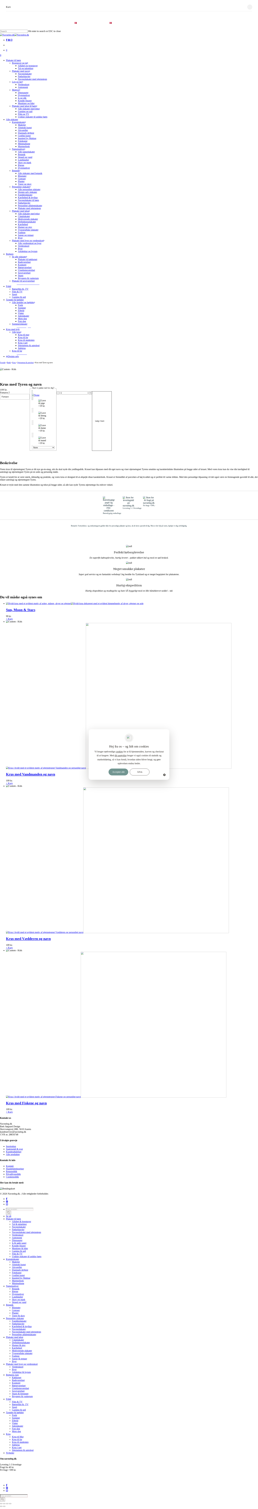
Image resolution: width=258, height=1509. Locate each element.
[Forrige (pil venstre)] (1, 1506)
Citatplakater (18, 1340)
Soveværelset (18, 1391)
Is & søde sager (19, 1243)
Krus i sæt (17, 1447)
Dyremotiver (18, 1294)
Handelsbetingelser (15, 1168)
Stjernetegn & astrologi (25, 363)
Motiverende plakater (22, 1350)
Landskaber (17, 1297)
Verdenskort (17, 1235)
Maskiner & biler (20, 1248)
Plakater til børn (13, 1219)
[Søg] (8, 1213)
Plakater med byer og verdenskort (22, 1364)
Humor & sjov (19, 1345)
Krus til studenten (20, 1442)
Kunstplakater (12, 1259)
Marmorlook (18, 1280)
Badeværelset (18, 1380)
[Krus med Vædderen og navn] (117, 932)
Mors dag (16, 1431)
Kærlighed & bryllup (22, 1326)
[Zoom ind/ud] (1, 1503)
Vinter (15, 1423)
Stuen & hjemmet (20, 1393)
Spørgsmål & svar (14, 1149)
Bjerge (15, 1291)
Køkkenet (16, 1377)
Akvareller (17, 1267)
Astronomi (17, 1237)
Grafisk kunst (18, 1275)
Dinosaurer (17, 1240)
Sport (14, 1407)
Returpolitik (11, 1171)
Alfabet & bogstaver (21, 1221)
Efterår (15, 1420)
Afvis (139, 772)
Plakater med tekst (14, 1337)
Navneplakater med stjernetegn (26, 1232)
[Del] (7, 1503)
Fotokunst (16, 1272)
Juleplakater (17, 1426)
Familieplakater (19, 1321)
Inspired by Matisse (21, 1278)
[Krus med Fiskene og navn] (116, 1096)
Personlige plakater (15, 1318)
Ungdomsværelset (20, 1388)
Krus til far (17, 1439)
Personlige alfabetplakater (24, 1334)
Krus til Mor (18, 1436)
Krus (14, 363)
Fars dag (16, 1428)
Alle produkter (13, 1154)
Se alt (8, 1216)
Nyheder (10, 1453)
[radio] (43, 395)
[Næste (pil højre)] (4, 1506)
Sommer (16, 1418)
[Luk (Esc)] (10, 1503)
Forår (14, 1415)
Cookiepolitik (12, 1177)
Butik (9, 363)
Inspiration (11, 1146)
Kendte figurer (19, 1245)
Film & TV (17, 1254)
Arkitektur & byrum (21, 1372)
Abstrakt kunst (19, 1264)
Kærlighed (17, 1348)
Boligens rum (12, 1375)
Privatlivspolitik (13, 1174)
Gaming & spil (19, 1251)
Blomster (16, 1307)
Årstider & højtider (15, 1412)
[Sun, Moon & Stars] (74, 603)
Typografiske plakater (22, 1353)
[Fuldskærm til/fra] (4, 1503)
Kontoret (16, 1383)
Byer (14, 1361)
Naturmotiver (12, 1286)
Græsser (16, 1310)
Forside (2, 363)
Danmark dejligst (20, 1270)
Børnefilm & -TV (20, 1404)
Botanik (15, 1288)
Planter (15, 1313)
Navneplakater (19, 1227)
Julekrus (16, 1445)
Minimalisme (18, 1283)
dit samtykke (121, 755)
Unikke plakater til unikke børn (26, 1256)
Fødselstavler (18, 1229)
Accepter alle (118, 772)
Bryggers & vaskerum (22, 1396)
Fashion (15, 1356)
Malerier (16, 1262)
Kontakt (10, 1166)
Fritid (8, 1399)
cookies (119, 751)
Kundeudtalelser (13, 1151)
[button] (28, 283)
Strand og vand (19, 1302)
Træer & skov (18, 1315)
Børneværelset (19, 1385)
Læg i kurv (99, 421)
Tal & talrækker (19, 1224)
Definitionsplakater (21, 1342)
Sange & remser (19, 1358)
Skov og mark (18, 1299)
